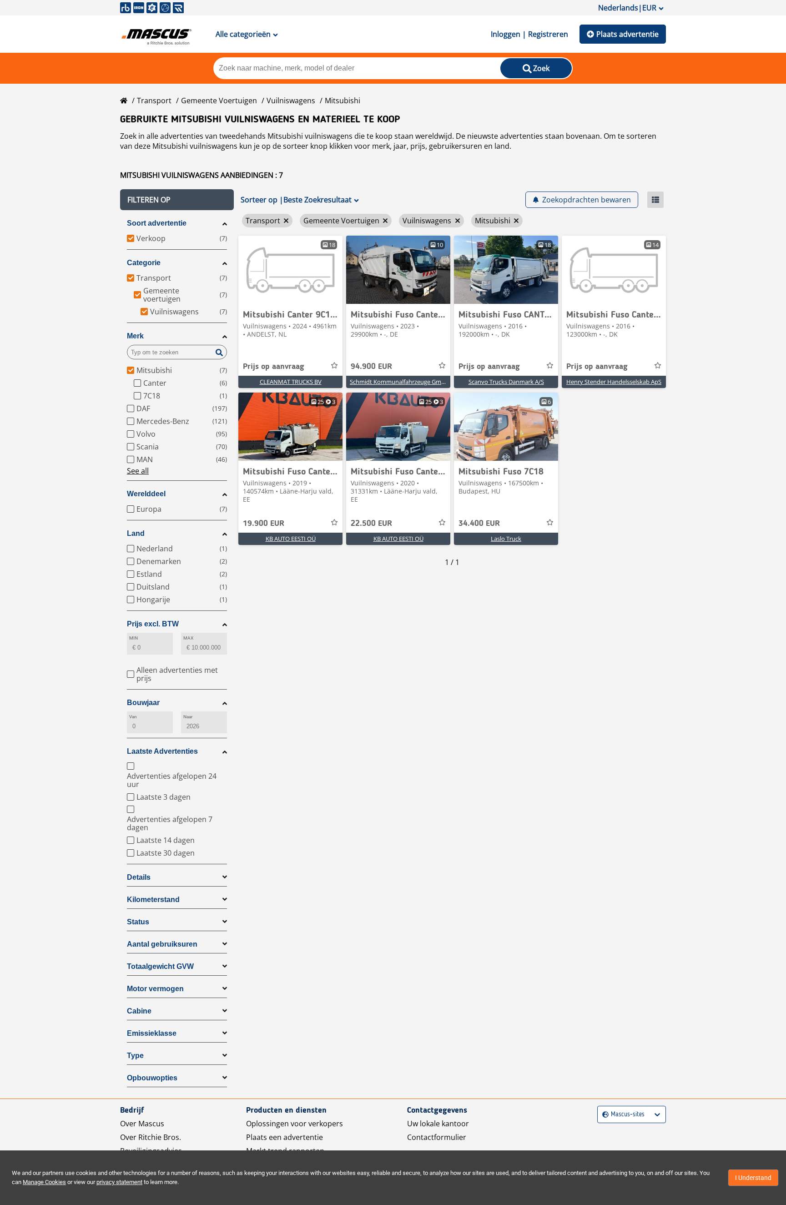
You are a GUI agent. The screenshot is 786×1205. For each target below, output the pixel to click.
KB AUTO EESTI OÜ (291, 538)
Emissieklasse (151, 1033)
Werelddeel (146, 494)
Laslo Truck (506, 538)
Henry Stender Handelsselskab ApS (613, 382)
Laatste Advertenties (162, 751)
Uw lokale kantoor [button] (438, 1124)
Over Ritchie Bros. (150, 1137)
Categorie (144, 263)
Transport (154, 101)
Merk (135, 336)
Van (133, 716)
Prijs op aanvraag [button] (273, 367)
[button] (177, 199)
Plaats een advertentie (284, 1137)
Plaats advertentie (627, 34)
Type (135, 1055)
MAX (188, 637)
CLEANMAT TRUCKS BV (291, 382)
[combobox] (603, 1115)
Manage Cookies (44, 1182)
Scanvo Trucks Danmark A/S (506, 382)
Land (136, 533)
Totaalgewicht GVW (160, 966)
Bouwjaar (143, 702)
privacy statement (119, 1182)
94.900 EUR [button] (371, 367)
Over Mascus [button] (142, 1124)
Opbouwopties (152, 1078)
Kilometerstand (153, 899)
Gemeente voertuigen (219, 101)
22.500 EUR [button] (371, 523)
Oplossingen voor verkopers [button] (294, 1124)
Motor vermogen (155, 989)
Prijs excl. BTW (153, 624)
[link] (290, 270)
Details (139, 877)
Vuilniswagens (291, 101)
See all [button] (138, 471)
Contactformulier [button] (436, 1137)
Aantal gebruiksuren (162, 944)
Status (138, 922)
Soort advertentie (156, 223)
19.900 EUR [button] (263, 523)
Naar (187, 716)
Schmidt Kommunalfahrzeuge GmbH (399, 382)
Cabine (139, 1011)
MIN (133, 637)
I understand (753, 1177)
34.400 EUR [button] (479, 523)
